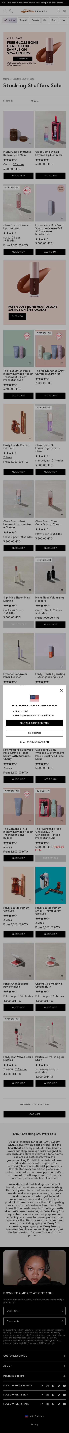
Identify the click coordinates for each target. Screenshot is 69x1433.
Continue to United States (35, 723)
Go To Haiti (34, 733)
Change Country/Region (34, 742)
